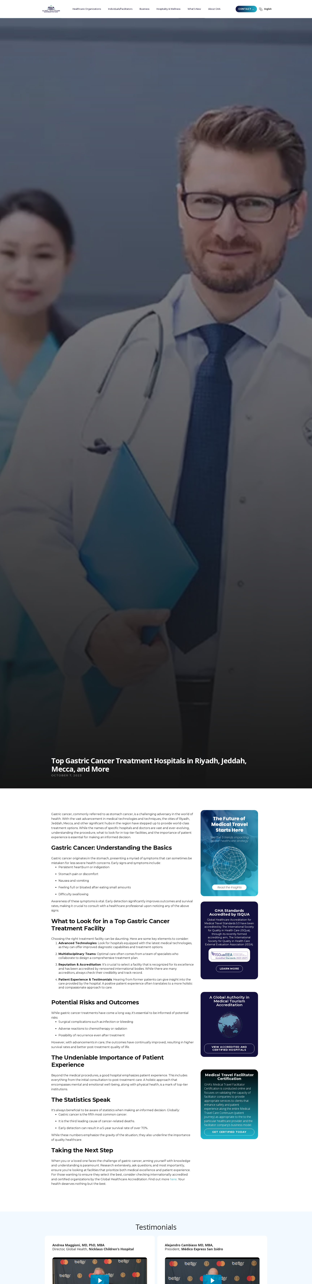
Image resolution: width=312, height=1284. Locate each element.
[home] (51, 9)
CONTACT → (246, 9)
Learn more (229, 968)
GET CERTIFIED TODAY (229, 1132)
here (173, 1179)
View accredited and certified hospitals (229, 1048)
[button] (87, 9)
